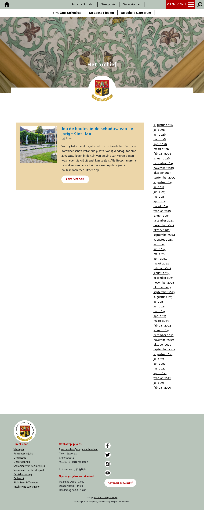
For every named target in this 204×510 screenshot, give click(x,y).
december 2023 (163, 278)
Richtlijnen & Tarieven (26, 482)
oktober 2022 (162, 344)
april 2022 (160, 373)
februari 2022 (162, 378)
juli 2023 (158, 301)
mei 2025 (159, 196)
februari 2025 (162, 211)
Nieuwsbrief (108, 4)
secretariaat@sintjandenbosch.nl (79, 449)
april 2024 (160, 258)
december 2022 (163, 335)
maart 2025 (161, 206)
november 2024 (163, 225)
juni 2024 (159, 249)
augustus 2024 (163, 239)
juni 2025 (159, 192)
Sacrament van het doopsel (29, 470)
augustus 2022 (162, 354)
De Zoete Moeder (101, 13)
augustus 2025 (162, 182)
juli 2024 (159, 244)
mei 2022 (159, 368)
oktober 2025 (162, 173)
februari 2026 (162, 153)
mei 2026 (159, 139)
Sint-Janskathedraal (67, 13)
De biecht (19, 478)
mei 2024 (159, 254)
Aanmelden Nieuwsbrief (120, 482)
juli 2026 (159, 130)
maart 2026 (161, 149)
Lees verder (75, 179)
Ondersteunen (132, 4)
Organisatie (20, 457)
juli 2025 (158, 187)
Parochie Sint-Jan (82, 4)
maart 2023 (161, 321)
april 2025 (160, 201)
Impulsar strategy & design (105, 497)
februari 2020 (162, 387)
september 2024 (164, 235)
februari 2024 (162, 268)
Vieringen (19, 449)
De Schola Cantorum (136, 13)
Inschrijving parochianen (27, 486)
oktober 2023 (162, 287)
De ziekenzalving (23, 474)
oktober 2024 (162, 230)
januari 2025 (161, 216)
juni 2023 (159, 306)
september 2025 (164, 177)
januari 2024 (161, 273)
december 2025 (163, 163)
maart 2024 (161, 263)
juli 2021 (158, 383)
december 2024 (163, 220)
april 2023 (160, 316)
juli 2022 (158, 359)
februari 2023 (162, 325)
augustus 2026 (163, 125)
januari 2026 (161, 158)
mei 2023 (159, 311)
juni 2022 (159, 364)
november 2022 (163, 340)
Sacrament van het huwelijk (29, 466)
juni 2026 (159, 134)
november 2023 (163, 282)
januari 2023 (161, 330)
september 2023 (164, 292)
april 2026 (160, 144)
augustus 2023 (162, 297)
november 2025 (163, 168)
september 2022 (164, 349)
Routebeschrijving (23, 453)
